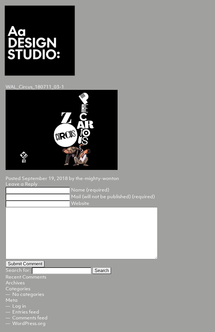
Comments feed (30, 318)
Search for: (18, 270)
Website (80, 203)
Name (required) (90, 190)
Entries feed (25, 312)
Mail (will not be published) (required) (113, 196)
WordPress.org (29, 323)
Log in (19, 306)
